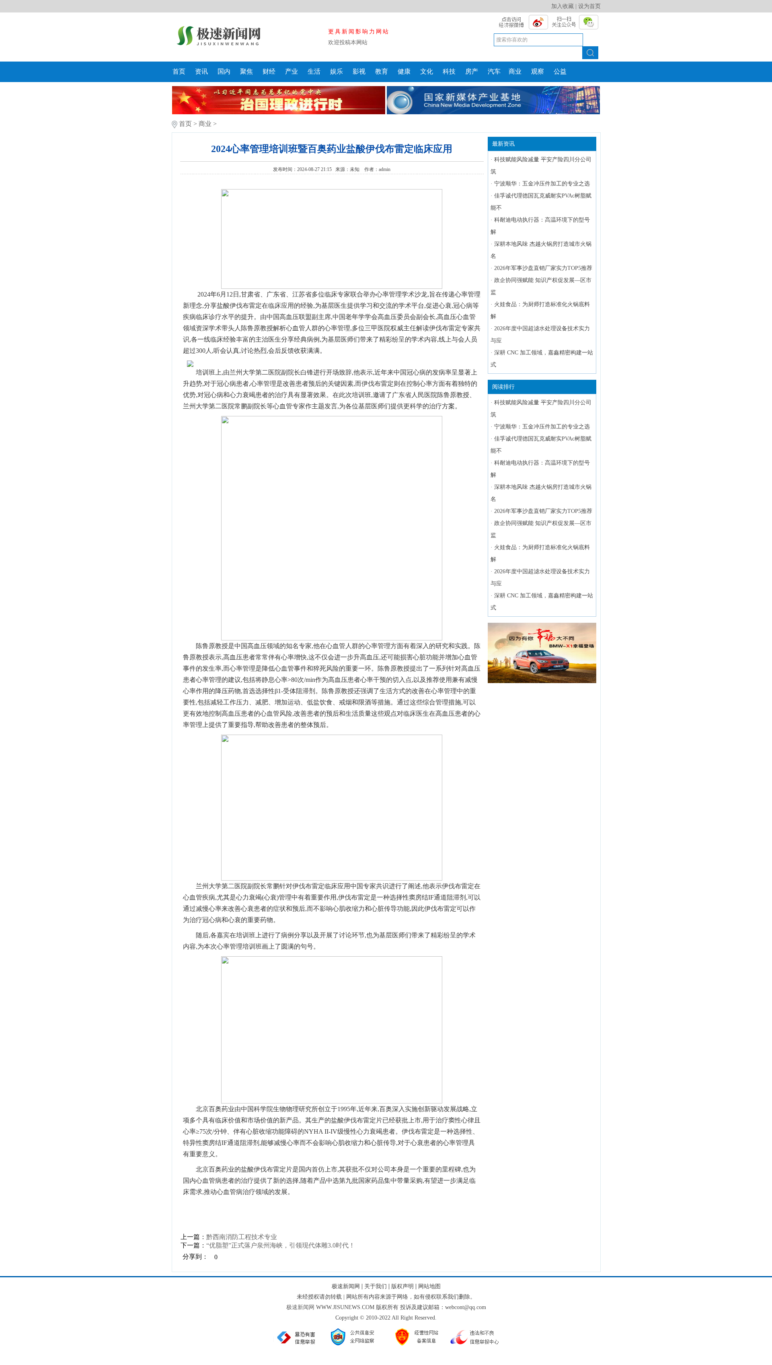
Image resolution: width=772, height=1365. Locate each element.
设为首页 (589, 6)
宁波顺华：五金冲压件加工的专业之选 (542, 184)
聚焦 (246, 71)
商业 (515, 71)
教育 (381, 71)
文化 (426, 71)
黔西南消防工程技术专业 (241, 1236)
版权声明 (402, 1286)
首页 (178, 71)
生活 (314, 71)
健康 (404, 71)
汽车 (494, 71)
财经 (269, 71)
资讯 (201, 71)
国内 (224, 71)
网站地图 (429, 1286)
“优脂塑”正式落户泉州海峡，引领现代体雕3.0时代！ (280, 1245)
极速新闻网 (346, 1286)
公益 (560, 71)
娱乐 (336, 71)
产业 (291, 71)
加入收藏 (562, 6)
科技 (449, 71)
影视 (359, 71)
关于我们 (375, 1286)
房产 (471, 71)
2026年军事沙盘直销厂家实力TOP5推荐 (543, 268)
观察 (537, 71)
